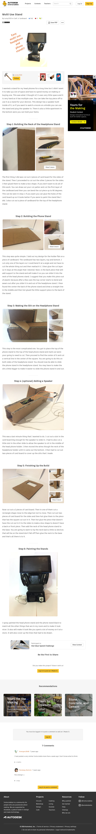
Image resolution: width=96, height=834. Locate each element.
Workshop (39, 804)
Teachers (47, 4)
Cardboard (23, 18)
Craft (15, 18)
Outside (51, 807)
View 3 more (56, 500)
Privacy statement (56, 827)
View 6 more (54, 247)
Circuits (38, 801)
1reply (18, 781)
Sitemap (65, 810)
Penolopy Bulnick (25, 770)
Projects (28, 4)
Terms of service (43, 827)
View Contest (77, 645)
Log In (80, 4)
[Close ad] (94, 77)
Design (38, 807)
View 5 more (50, 167)
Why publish (66, 801)
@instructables (86, 801)
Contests (37, 4)
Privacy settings (70, 827)
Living (51, 804)
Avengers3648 (24, 751)
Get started (66, 804)
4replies (18, 762)
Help (63, 807)
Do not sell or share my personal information (38, 830)
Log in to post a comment (48, 787)
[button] (62, 22)
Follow (16, 78)
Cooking (51, 801)
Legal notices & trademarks (65, 830)
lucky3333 (8, 18)
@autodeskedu (86, 805)
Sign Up (89, 4)
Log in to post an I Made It (48, 671)
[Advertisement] (82, 103)
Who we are (66, 813)
